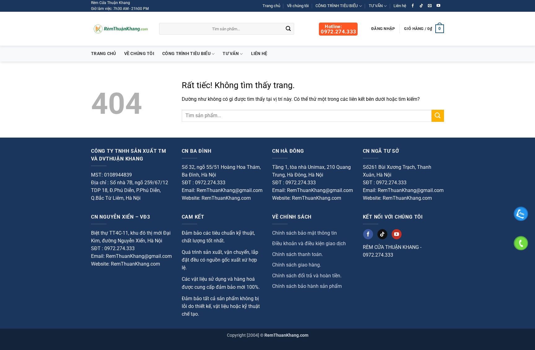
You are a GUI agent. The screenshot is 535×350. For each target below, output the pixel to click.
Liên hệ (400, 5)
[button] (424, 28)
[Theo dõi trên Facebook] (413, 6)
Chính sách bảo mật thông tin (304, 233)
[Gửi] (288, 29)
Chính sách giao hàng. (296, 265)
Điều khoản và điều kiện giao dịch (309, 243)
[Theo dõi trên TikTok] (421, 6)
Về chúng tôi (298, 5)
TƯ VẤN (376, 5)
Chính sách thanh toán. (297, 254)
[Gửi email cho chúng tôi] (430, 6)
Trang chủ (271, 5)
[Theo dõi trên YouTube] (438, 6)
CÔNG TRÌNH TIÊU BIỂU (336, 5)
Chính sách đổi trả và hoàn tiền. (306, 276)
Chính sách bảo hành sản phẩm (307, 286)
